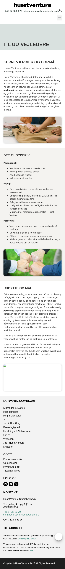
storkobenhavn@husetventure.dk (21, 514)
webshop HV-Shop (27, 538)
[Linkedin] (5, 484)
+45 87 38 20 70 (12, 512)
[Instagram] (16, 484)
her (31, 550)
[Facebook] (11, 484)
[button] (59, 17)
